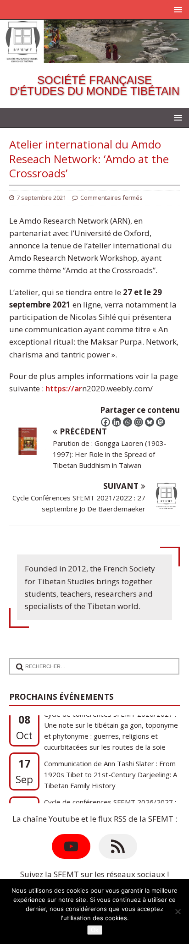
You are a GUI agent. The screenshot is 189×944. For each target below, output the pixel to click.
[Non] (177, 911)
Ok (95, 930)
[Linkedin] (116, 422)
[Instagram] (138, 422)
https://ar (63, 388)
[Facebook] (105, 422)
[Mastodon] (160, 422)
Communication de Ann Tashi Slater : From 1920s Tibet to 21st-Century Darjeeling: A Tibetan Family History (110, 758)
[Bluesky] (149, 422)
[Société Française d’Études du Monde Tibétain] (94, 57)
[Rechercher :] (90, 661)
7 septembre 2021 (41, 197)
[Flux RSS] (118, 846)
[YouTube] (71, 846)
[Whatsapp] (127, 422)
